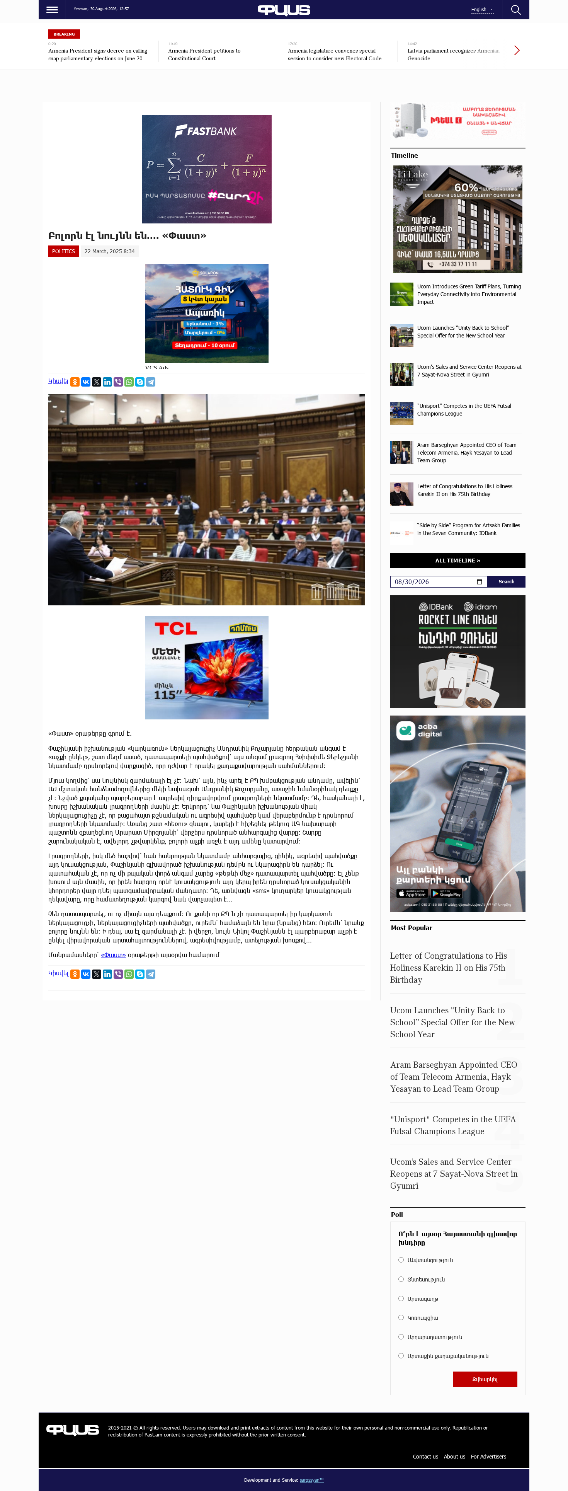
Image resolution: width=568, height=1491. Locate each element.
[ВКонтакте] (85, 382)
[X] (96, 382)
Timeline (404, 155)
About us (454, 1456)
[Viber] (118, 382)
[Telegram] (150, 382)
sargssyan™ (312, 1479)
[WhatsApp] (129, 382)
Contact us (425, 1456)
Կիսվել (58, 380)
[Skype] (140, 382)
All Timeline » (458, 560)
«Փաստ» (113, 954)
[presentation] (491, 54)
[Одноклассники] (75, 382)
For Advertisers (488, 1456)
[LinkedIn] (107, 382)
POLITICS (63, 251)
